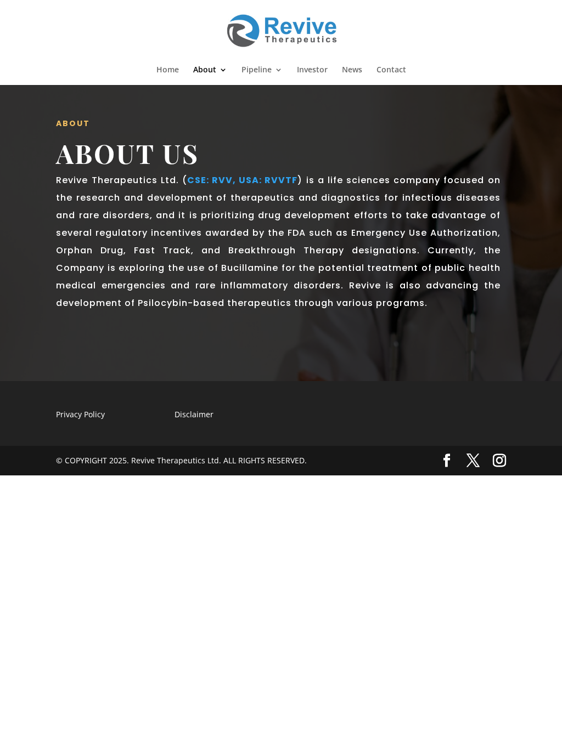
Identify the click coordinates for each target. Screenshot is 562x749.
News (352, 70)
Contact (391, 70)
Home (167, 70)
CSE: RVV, (211, 180)
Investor (312, 70)
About (204, 70)
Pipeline (256, 70)
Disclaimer (194, 414)
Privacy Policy (80, 414)
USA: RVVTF (268, 180)
